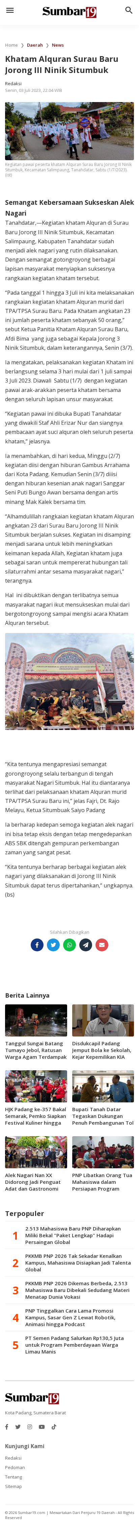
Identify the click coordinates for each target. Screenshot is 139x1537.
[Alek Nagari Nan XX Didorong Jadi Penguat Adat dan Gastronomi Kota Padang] (36, 1152)
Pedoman (15, 1467)
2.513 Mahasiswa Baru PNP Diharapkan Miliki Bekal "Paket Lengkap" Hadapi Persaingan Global (73, 1235)
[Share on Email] (101, 944)
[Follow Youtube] (42, 1427)
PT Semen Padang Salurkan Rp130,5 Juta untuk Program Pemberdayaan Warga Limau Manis (74, 1345)
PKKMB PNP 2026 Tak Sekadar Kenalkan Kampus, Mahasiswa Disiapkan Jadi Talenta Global (78, 1262)
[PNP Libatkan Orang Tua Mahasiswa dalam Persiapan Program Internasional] (103, 1152)
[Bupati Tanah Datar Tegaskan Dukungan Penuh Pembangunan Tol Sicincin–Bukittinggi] (103, 1086)
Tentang (13, 1477)
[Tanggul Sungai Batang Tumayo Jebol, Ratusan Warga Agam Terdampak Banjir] (36, 1020)
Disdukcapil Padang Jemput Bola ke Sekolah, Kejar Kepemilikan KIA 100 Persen (101, 1053)
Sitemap (13, 1486)
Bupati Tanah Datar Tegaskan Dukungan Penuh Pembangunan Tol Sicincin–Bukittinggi (103, 1119)
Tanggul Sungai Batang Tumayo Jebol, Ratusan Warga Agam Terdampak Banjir (35, 1053)
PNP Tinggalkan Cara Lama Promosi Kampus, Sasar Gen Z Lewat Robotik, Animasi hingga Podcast (70, 1317)
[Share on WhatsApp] (69, 944)
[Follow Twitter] (18, 1427)
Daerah (35, 45)
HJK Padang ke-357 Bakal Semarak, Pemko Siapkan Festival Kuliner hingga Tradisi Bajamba (35, 1119)
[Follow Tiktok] (54, 1427)
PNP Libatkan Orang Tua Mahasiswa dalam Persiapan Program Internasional (102, 1185)
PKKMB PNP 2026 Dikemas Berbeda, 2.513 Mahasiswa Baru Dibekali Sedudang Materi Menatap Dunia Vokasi (77, 1290)
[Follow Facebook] (6, 1427)
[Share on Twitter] (53, 944)
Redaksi (13, 1458)
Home (11, 45)
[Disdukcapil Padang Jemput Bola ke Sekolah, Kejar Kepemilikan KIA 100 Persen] (103, 1020)
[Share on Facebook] (37, 944)
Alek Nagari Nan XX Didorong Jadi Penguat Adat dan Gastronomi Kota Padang (33, 1185)
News (58, 45)
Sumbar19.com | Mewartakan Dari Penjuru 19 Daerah (67, 1512)
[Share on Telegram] (85, 944)
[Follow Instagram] (29, 1427)
